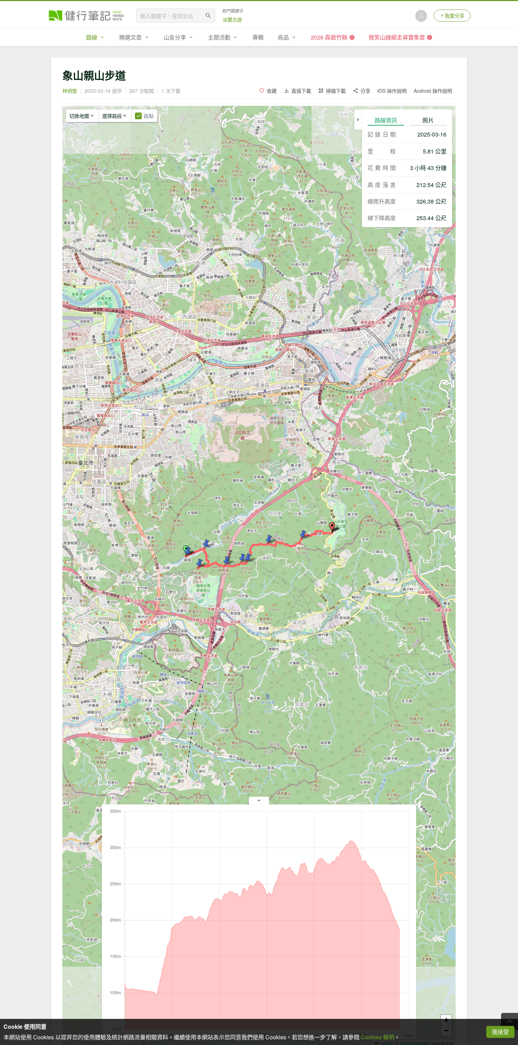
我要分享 (454, 15)
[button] (332, 527)
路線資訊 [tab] (386, 120)
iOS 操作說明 (392, 90)
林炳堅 (69, 90)
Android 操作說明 (433, 90)
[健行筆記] (86, 15)
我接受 (500, 1032)
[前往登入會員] (421, 15)
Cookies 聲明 (377, 1037)
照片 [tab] (428, 120)
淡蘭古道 (232, 19)
